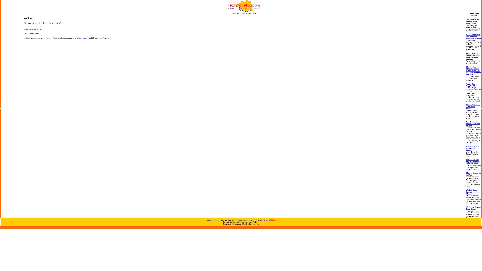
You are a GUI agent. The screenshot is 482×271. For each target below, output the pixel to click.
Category (238, 220)
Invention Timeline (227, 220)
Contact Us (252, 220)
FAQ (259, 220)
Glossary (240, 13)
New (254, 13)
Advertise (265, 220)
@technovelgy (82, 38)
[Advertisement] (11, 54)
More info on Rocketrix (34, 29)
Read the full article (51, 23)
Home (234, 13)
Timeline (248, 13)
